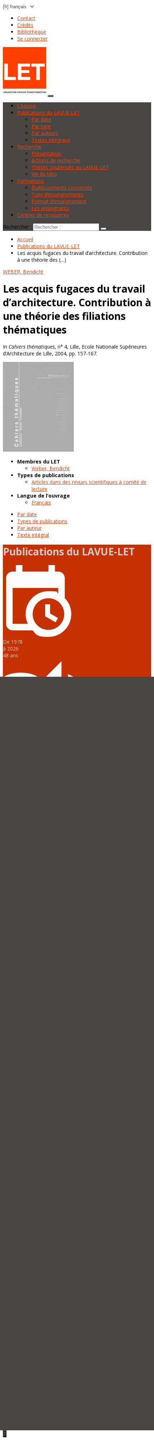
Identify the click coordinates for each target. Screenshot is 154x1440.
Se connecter (32, 38)
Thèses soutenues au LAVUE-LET (70, 167)
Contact (26, 18)
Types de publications (42, 521)
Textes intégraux (51, 139)
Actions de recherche (56, 160)
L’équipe (26, 105)
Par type (41, 126)
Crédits (25, 25)
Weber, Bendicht (51, 468)
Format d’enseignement (59, 201)
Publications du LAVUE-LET (48, 112)
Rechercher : (17, 226)
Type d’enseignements (57, 194)
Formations (30, 180)
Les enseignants (50, 208)
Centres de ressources (43, 214)
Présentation (46, 153)
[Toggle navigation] (50, 96)
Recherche (29, 146)
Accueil (25, 239)
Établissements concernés (62, 187)
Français (41, 502)
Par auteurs (45, 133)
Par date (41, 119)
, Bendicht (23, 271)
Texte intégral (33, 534)
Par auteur (29, 528)
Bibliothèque (31, 31)
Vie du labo (44, 174)
